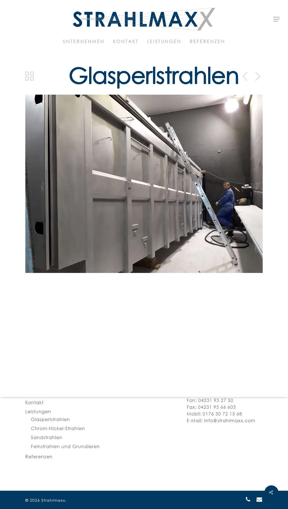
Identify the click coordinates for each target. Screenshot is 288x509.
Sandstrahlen (46, 437)
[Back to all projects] (29, 76)
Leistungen (38, 411)
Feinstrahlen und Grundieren (65, 446)
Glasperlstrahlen (50, 419)
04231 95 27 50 (215, 400)
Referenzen (39, 456)
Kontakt (34, 402)
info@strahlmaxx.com (229, 420)
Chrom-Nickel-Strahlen (58, 428)
